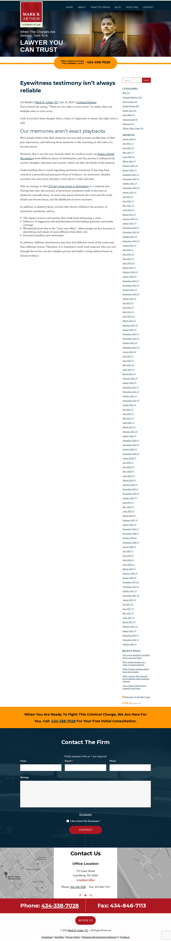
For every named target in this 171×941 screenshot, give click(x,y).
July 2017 (126, 604)
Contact (148, 7)
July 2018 (126, 551)
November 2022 (130, 338)
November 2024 (130, 232)
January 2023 (128, 329)
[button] (168, 921)
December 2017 (129, 582)
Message (24, 777)
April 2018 (127, 564)
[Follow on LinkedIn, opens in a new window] (85, 895)
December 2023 (129, 281)
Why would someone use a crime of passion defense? (134, 663)
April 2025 (127, 210)
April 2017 (127, 617)
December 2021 (129, 387)
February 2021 (129, 431)
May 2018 (127, 560)
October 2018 (128, 538)
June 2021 (127, 414)
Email (69, 760)
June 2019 (127, 502)
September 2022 (130, 347)
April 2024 (127, 263)
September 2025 (130, 188)
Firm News (127, 115)
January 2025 (128, 223)
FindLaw (125, 937)
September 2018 (129, 542)
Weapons (127, 124)
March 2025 (128, 214)
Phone (113, 760)
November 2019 (129, 493)
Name (23, 760)
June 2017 (127, 609)
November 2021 (129, 391)
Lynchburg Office (85, 879)
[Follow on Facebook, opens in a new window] (80, 895)
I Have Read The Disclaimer (85, 821)
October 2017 (128, 591)
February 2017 (129, 626)
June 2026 (127, 148)
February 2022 (129, 378)
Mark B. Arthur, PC (46, 102)
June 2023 (127, 307)
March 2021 (128, 427)
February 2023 (129, 325)
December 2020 (129, 440)
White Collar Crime (131, 128)
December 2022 (129, 334)
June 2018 (127, 555)
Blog (118, 7)
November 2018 (129, 533)
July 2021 (126, 409)
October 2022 (128, 343)
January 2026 (128, 170)
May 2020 (127, 471)
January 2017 (128, 631)
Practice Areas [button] (100, 7)
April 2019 (127, 511)
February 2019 (129, 520)
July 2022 (127, 356)
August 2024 (128, 245)
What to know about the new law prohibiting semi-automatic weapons (136, 679)
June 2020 (127, 467)
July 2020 (127, 462)
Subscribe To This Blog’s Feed (137, 697)
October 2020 (128, 449)
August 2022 (128, 352)
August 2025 (128, 192)
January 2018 (128, 578)
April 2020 (127, 476)
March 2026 (128, 161)
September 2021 (129, 400)
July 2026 (127, 143)
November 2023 (129, 285)
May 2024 (127, 259)
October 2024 (128, 236)
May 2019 (127, 507)
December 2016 (129, 635)
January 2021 (128, 436)
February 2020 (129, 485)
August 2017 (128, 600)
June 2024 (127, 254)
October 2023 (128, 290)
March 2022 (128, 374)
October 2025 (128, 183)
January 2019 (128, 524)
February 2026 (129, 165)
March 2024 (128, 267)
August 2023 (128, 298)
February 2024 (129, 272)
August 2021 (128, 405)
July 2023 (127, 303)
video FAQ (132, 7)
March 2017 (128, 622)
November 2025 (130, 179)
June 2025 (127, 201)
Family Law (128, 110)
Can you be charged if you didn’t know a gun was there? (136, 656)
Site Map (59, 937)
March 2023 (128, 320)
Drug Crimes (128, 101)
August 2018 (128, 547)
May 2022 (127, 365)
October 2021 (128, 396)
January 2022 (128, 383)
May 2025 (127, 205)
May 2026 (127, 152)
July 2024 (127, 250)
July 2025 (127, 197)
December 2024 (129, 227)
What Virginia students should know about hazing (136, 670)
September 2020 (130, 454)
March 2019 (128, 515)
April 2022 (127, 369)
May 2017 (127, 613)
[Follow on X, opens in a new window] (91, 895)
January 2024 (128, 276)
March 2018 (128, 569)
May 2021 (127, 418)
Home (69, 7)
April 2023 (127, 316)
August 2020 (128, 458)
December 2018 (129, 529)
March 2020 (128, 480)
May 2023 (127, 312)
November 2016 (129, 640)
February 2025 (129, 219)
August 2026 (128, 139)
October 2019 (128, 498)
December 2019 (129, 489)
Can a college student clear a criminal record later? (135, 687)
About (82, 7)
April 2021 (127, 422)
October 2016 (128, 644)
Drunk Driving (129, 106)
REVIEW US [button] (85, 920)
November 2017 (129, 586)
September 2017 (129, 595)
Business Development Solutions (99, 937)
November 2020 (130, 445)
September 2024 (130, 241)
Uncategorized (129, 119)
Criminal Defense (86, 102)
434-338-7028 (98, 62)
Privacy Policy (73, 937)
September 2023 (130, 294)
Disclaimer (85, 814)
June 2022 (127, 360)
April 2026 (127, 157)
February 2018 (129, 573)
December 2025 (129, 174)
